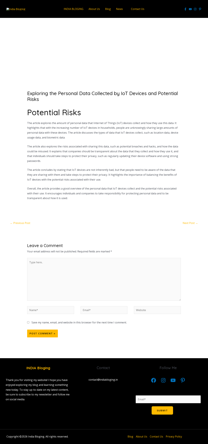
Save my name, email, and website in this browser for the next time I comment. (79, 322)
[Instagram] (195, 9)
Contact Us (156, 436)
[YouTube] (190, 9)
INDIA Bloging (38, 368)
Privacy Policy (174, 436)
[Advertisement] (104, 52)
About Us (141, 436)
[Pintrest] (200, 9)
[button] (124, 9)
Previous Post (20, 223)
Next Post (190, 223)
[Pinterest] (183, 380)
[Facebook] (185, 9)
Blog (130, 436)
